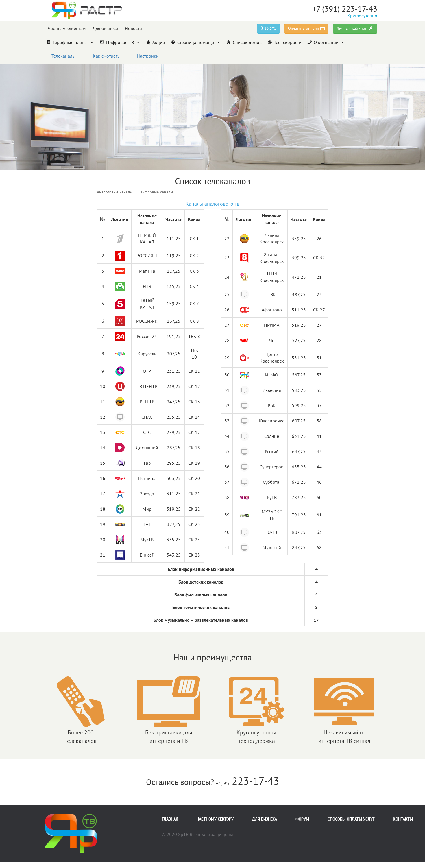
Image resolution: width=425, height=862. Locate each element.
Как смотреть (106, 56)
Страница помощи (195, 42)
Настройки (148, 56)
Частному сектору (215, 819)
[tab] (114, 192)
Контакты (403, 819)
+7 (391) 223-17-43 (344, 8)
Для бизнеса (105, 28)
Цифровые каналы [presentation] (156, 192)
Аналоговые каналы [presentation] (114, 192)
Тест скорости (288, 42)
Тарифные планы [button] (70, 42)
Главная (170, 819)
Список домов (247, 42)
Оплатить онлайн (304, 28)
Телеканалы (63, 56)
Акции (158, 42)
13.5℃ (269, 28)
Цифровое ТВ (120, 42)
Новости (133, 28)
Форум (302, 819)
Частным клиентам (67, 28)
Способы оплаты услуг (351, 819)
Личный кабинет (352, 28)
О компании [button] (326, 42)
